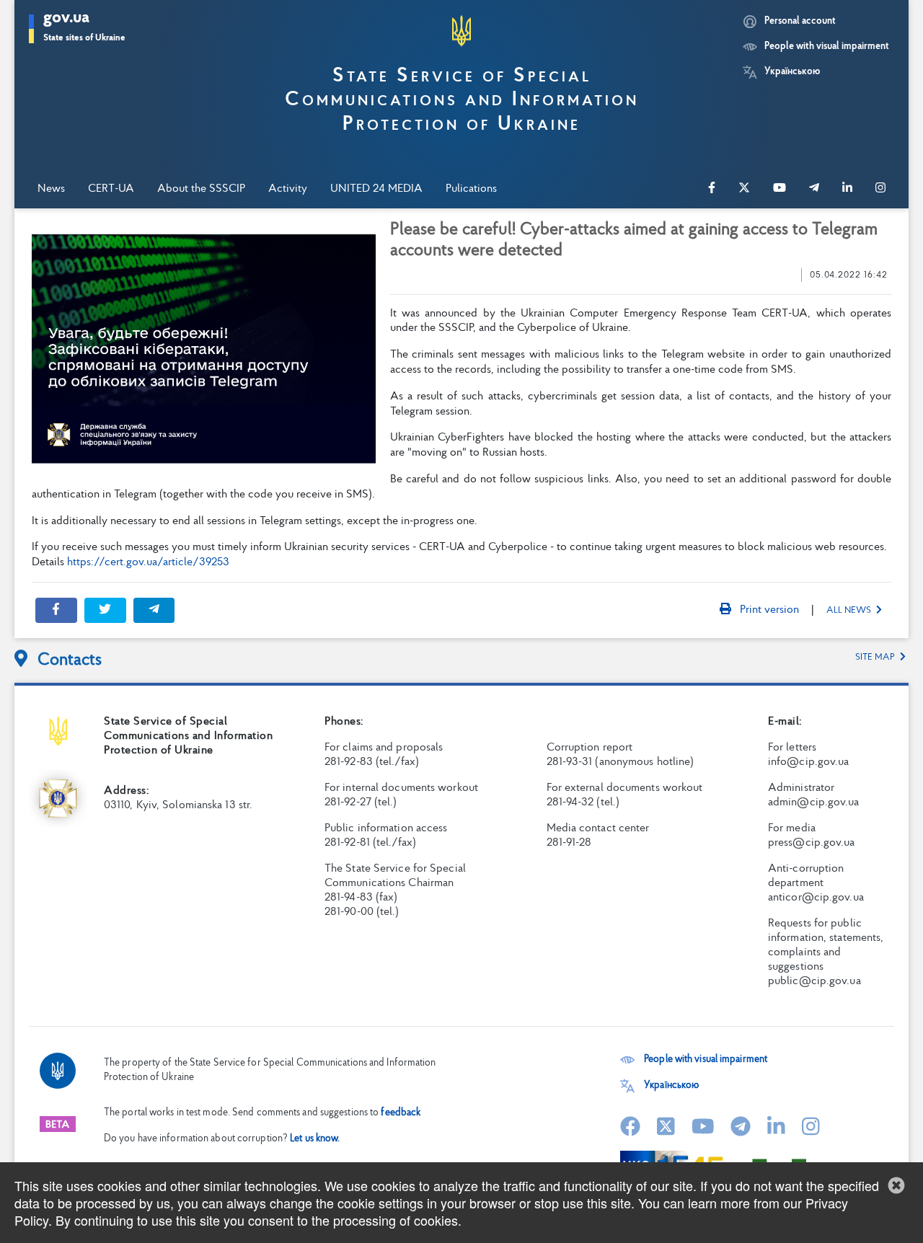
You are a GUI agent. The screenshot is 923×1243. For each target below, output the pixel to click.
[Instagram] (880, 189)
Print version (768, 610)
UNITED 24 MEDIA (376, 189)
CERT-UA (111, 189)
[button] (84, 28)
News (51, 189)
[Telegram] (814, 189)
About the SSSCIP (201, 189)
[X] (744, 189)
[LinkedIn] (847, 189)
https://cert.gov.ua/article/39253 (148, 562)
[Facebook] (712, 189)
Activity (287, 189)
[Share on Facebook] (56, 610)
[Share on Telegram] (154, 610)
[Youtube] (779, 189)
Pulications (471, 189)
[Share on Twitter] (105, 610)
